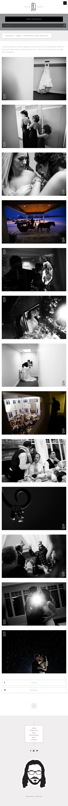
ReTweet (34, 690)
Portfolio (34, 730)
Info (34, 732)
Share (34, 683)
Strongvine (38, 796)
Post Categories (34, 19)
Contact (34, 739)
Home (34, 728)
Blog (34, 737)
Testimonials (34, 735)
